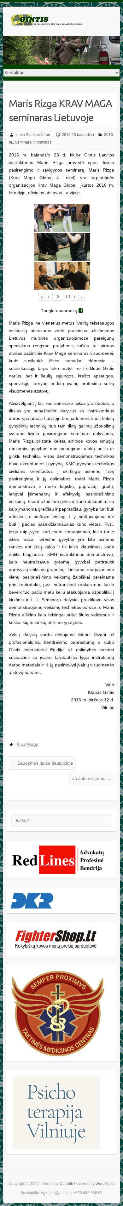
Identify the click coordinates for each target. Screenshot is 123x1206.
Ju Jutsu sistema (91, 778)
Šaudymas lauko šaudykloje (42, 763)
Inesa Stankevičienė (32, 135)
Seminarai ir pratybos (33, 142)
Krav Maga (27, 744)
